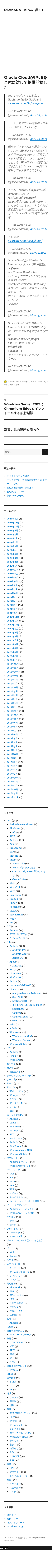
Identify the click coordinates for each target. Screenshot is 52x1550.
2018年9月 (12, 722)
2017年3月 (12, 769)
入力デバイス (13, 1264)
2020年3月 (12, 652)
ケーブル (14, 1397)
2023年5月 (12, 546)
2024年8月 (12, 530)
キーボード (15, 1267)
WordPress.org (15, 1526)
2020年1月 (12, 660)
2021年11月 (12, 573)
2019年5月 (12, 691)
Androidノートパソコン (22, 1209)
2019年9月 (12, 675)
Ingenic (14, 855)
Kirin (12, 883)
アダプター (15, 1472)
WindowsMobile (18, 1044)
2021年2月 (12, 608)
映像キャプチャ (17, 1311)
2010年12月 (13, 797)
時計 (9, 1318)
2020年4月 (12, 648)
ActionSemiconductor (22, 824)
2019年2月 (12, 703)
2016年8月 (12, 781)
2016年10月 (13, 777)
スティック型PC (15, 1114)
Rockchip (15, 906)
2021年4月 (12, 601)
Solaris (13, 1028)
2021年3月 (12, 605)
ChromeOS (15, 973)
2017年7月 (12, 765)
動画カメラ (15, 1071)
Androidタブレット (20, 1161)
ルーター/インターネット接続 (24, 1201)
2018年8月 (12, 726)
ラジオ (13, 1362)
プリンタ (14, 1307)
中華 (12, 1220)
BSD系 (13, 969)
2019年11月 (12, 667)
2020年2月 (12, 656)
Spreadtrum (16, 914)
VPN (12, 1185)
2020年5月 (12, 644)
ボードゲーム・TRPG (20, 1432)
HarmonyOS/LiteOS (20, 985)
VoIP (12, 1181)
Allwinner (15, 828)
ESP (12, 851)
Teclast (13, 1256)
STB (9, 1048)
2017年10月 (13, 758)
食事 (12, 1460)
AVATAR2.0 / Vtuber (21, 1413)
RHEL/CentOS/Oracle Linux (27, 1004)
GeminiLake (19, 879)
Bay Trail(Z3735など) (23, 867)
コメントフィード (16, 1522)
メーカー (11, 1248)
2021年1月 (12, 612)
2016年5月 (12, 793)
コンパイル (15, 1428)
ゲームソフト (16, 1424)
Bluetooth (15, 1287)
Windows (15, 1032)
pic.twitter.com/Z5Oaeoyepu (25, 103)
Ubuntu (16, 1012)
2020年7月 (12, 636)
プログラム (12, 1228)
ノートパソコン (14, 1205)
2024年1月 (12, 538)
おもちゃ (11, 1063)
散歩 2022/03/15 (15, 495)
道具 (9, 1393)
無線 (9, 1338)
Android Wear (19, 953)
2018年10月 (13, 718)
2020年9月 (12, 628)
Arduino (14, 930)
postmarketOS (20, 1001)
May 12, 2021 (38, 252)
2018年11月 (12, 714)
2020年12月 (13, 616)
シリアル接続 (16, 1303)
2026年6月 (12, 518)
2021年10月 (13, 577)
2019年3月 (12, 699)
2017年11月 (12, 754)
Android (14, 946)
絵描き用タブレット (17, 1366)
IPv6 (12, 1173)
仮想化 (16, 384)
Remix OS (17, 957)
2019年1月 (12, 707)
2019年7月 (12, 683)
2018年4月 (12, 742)
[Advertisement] (26, 47)
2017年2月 (12, 773)
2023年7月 (12, 542)
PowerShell (16, 1236)
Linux (39, 381)
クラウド (14, 1099)
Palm (12, 1024)
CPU (9, 820)
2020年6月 (12, 640)
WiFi (12, 1189)
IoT (9, 926)
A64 (14, 832)
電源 (9, 1464)
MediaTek (15, 887)
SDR (12, 1354)
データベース (16, 1103)
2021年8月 (12, 585)
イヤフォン (15, 1483)
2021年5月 (12, 597)
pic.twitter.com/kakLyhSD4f (25, 240)
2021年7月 (12, 589)
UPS (12, 1299)
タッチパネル (16, 1275)
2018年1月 (12, 750)
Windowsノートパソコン (22, 1212)
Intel (12, 859)
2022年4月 (12, 554)
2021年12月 (13, 569)
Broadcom (15, 847)
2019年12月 (13, 663)
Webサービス (16, 1091)
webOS (16, 1020)
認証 (12, 1110)
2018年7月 (12, 730)
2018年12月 (13, 711)
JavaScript (15, 1232)
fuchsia (13, 981)
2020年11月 (13, 620)
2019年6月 (12, 687)
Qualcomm (15, 895)
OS (44, 381)
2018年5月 (12, 738)
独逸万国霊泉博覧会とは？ (20, 487)
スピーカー (15, 1487)
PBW (12, 1417)
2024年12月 (13, 522)
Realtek (14, 899)
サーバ (10, 1083)
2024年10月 (13, 526)
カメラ (10, 1067)
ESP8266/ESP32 (18, 934)
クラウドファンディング (19, 1075)
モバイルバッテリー (20, 1475)
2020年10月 (13, 624)
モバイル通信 (16, 1197)
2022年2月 (12, 561)
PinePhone (15, 1146)
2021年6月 (12, 593)
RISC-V (14, 902)
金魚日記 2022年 (15, 491)
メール (13, 1107)
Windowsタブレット (20, 1165)
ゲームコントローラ (20, 1271)
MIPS (12, 891)
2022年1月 (12, 565)
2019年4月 (12, 695)
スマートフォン (14, 1138)
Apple (13, 844)
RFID (12, 1350)
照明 (12, 1405)
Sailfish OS (18, 1008)
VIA (11, 922)
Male (12, 1252)
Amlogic (14, 840)
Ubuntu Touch (20, 1016)
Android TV (18, 950)
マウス (13, 1279)
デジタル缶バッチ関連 (18, 475)
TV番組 (13, 1421)
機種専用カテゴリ (16, 1330)
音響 (9, 1479)
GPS (12, 1291)
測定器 (13, 1401)
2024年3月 (12, 534)
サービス (11, 1087)
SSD (12, 1134)
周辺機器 (11, 1283)
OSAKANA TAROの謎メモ (24, 10)
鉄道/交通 (14, 1456)
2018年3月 (12, 746)
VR (11, 1389)
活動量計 (14, 1315)
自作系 (13, 1224)
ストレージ (12, 1130)
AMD (12, 836)
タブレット (12, 1158)
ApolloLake (18, 863)
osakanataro (13, 381)
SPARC (13, 910)
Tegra (13, 918)
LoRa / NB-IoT (18, 1342)
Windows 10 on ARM (21, 1150)
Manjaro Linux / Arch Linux (27, 993)
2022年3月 (12, 557)
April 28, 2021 (38, 115)
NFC (12, 1346)
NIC (12, 1177)
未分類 (10, 1326)
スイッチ (14, 1193)
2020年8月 (12, 632)
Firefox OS (15, 977)
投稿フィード (13, 1518)
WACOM (14, 1369)
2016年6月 (12, 789)
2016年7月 (12, 785)
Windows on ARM (22, 1036)
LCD (12, 1385)
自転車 (10, 1373)
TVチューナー (17, 1295)
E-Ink (13, 1381)
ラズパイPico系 (17, 938)
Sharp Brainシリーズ (20, 1334)
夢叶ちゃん (15, 1440)
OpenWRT (17, 997)
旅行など (14, 1448)
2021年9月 (12, 581)
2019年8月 (12, 679)
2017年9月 (12, 762)
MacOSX (16, 965)
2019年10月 (13, 671)
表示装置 (11, 1377)
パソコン (11, 1216)
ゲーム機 (11, 1079)
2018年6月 (12, 734)
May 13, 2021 (38, 315)
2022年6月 (12, 550)
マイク (13, 1491)
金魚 (12, 1452)
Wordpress (15, 1095)
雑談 (9, 1409)
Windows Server (21, 1040)
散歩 (12, 1444)
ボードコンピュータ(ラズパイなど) (24, 1240)
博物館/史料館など (19, 1436)
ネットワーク (13, 1169)
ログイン (11, 1514)
